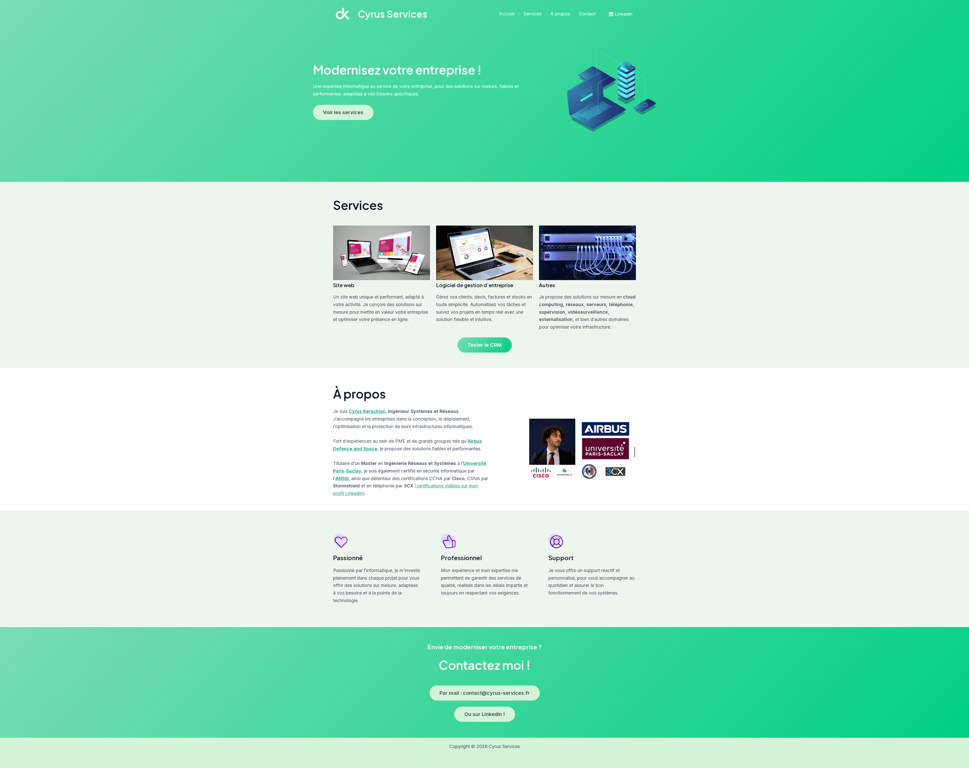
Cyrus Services (392, 14)
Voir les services (343, 112)
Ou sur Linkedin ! (484, 714)
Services (532, 13)
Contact (587, 13)
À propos (560, 13)
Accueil (507, 13)
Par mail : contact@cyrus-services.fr (485, 693)
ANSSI (342, 478)
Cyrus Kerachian (367, 411)
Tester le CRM (485, 345)
